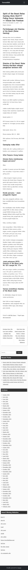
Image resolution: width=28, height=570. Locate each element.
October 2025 (6, 416)
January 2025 (6, 436)
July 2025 (5, 423)
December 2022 (7, 491)
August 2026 (6, 395)
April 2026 (5, 403)
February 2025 (6, 434)
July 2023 (5, 476)
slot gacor (3, 523)
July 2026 (5, 397)
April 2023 (5, 482)
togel (2, 527)
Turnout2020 (6, 2)
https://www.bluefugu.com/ (7, 540)
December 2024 (7, 438)
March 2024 (6, 458)
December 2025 (7, 412)
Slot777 (3, 517)
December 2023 (7, 465)
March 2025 (6, 432)
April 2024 (5, 456)
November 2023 (7, 467)
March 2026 (6, 406)
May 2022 (5, 500)
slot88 (2, 533)
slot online (3, 537)
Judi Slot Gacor (12, 315)
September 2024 (7, 445)
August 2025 (6, 421)
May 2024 (5, 454)
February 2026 (6, 408)
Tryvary (19, 568)
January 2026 (6, 410)
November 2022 (7, 493)
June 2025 (5, 425)
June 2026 (5, 399)
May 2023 (5, 480)
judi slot (3, 543)
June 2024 (5, 452)
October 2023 (6, 469)
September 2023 (7, 471)
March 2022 (6, 504)
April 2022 (5, 502)
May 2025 (5, 428)
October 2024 (6, 443)
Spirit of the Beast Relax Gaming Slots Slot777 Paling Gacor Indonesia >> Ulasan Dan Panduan (14, 17)
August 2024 (6, 447)
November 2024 (7, 441)
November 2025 (7, 414)
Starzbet (5, 214)
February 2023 (6, 487)
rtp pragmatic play (6, 553)
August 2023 (6, 473)
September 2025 (7, 419)
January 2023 (6, 489)
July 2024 (5, 449)
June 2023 (5, 478)
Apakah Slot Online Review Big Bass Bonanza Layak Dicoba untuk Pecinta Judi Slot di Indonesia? (14, 382)
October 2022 (6, 495)
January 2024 (6, 463)
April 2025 (5, 430)
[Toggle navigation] (24, 2)
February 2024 (6, 460)
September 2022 (7, 498)
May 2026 (5, 401)
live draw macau (5, 546)
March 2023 (6, 484)
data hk (3, 520)
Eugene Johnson (7, 25)
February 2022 (6, 506)
